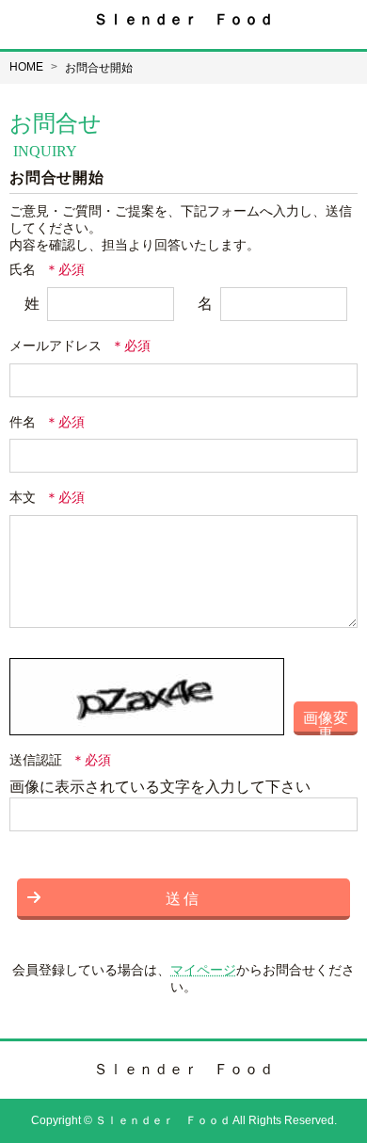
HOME (26, 66)
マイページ (203, 969)
